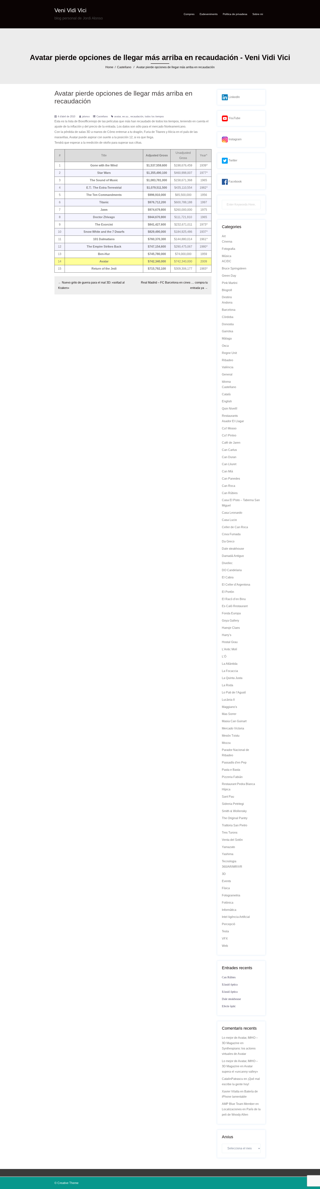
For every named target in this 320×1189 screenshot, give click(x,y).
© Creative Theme (66, 1183)
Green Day (229, 275)
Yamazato (228, 847)
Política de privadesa (235, 14)
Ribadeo (227, 360)
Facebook (235, 181)
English (227, 401)
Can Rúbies (230, 493)
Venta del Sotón (232, 839)
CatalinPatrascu (232, 1078)
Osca (225, 345)
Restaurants (230, 415)
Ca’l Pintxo (229, 435)
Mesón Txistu (230, 735)
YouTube (234, 118)
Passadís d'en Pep (234, 762)
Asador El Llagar (233, 421)
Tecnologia (229, 861)
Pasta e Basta (231, 769)
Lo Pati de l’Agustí (234, 692)
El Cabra (228, 577)
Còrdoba (227, 317)
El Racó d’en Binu (234, 599)
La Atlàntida (229, 663)
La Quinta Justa (232, 678)
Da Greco (228, 541)
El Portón (228, 591)
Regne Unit (229, 353)
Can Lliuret (229, 464)
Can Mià (227, 471)
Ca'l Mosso (229, 428)
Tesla (225, 931)
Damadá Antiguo (233, 555)
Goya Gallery (230, 620)
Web (225, 945)
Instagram (234, 139)
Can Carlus (229, 449)
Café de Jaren (231, 442)
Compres (189, 14)
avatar (117, 116)
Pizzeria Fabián (232, 777)
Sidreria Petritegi (233, 803)
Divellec (227, 563)
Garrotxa (227, 331)
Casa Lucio (229, 519)
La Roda (227, 685)
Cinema (227, 241)
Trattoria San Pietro (234, 825)
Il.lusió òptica (230, 984)
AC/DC (226, 261)
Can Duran (229, 457)
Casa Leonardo (232, 512)
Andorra (227, 302)
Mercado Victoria (233, 728)
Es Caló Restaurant (235, 606)
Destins (227, 297)
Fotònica (227, 902)
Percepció (228, 924)
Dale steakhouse (233, 548)
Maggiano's (229, 706)
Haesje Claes (231, 627)
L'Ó (224, 656)
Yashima (227, 854)
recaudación (136, 116)
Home (109, 67)
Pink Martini (229, 282)
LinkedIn (234, 97)
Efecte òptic (229, 1006)
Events (226, 881)
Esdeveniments (209, 14)
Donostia (228, 324)
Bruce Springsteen (234, 268)
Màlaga (227, 338)
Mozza (226, 742)
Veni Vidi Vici (70, 10)
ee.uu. (125, 116)
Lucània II (228, 699)
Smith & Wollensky (234, 811)
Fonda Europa (231, 613)
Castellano (124, 67)
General (227, 374)
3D (224, 873)
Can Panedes (231, 478)
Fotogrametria (231, 895)
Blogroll (227, 290)
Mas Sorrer (229, 714)
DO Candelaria (232, 570)
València (227, 367)
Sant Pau (228, 796)
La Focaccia (230, 671)
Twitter (232, 160)
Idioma (226, 381)
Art (224, 236)
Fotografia (228, 248)
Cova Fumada (231, 534)
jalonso (86, 116)
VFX (225, 938)
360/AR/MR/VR (232, 866)
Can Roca (228, 485)
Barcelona (228, 309)
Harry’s (226, 635)
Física (226, 888)
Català (226, 394)
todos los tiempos (154, 116)
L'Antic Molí (229, 649)
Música (226, 256)
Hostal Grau (230, 642)
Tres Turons (229, 832)
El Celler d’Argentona (236, 584)
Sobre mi (257, 14)
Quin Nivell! (229, 408)
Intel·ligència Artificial (236, 916)
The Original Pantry (234, 818)
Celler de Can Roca (235, 527)
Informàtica (229, 909)
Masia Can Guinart (234, 721)
